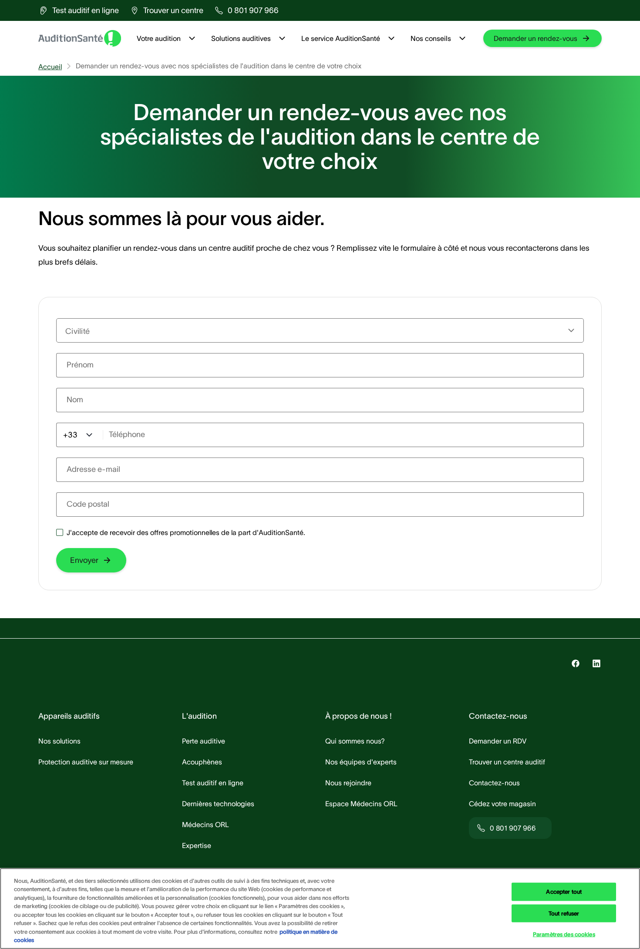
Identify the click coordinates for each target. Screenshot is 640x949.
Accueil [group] (50, 67)
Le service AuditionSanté (340, 38)
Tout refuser (564, 913)
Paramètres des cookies (564, 934)
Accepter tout (564, 891)
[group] (78, 10)
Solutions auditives (241, 38)
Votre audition (159, 38)
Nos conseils (431, 38)
